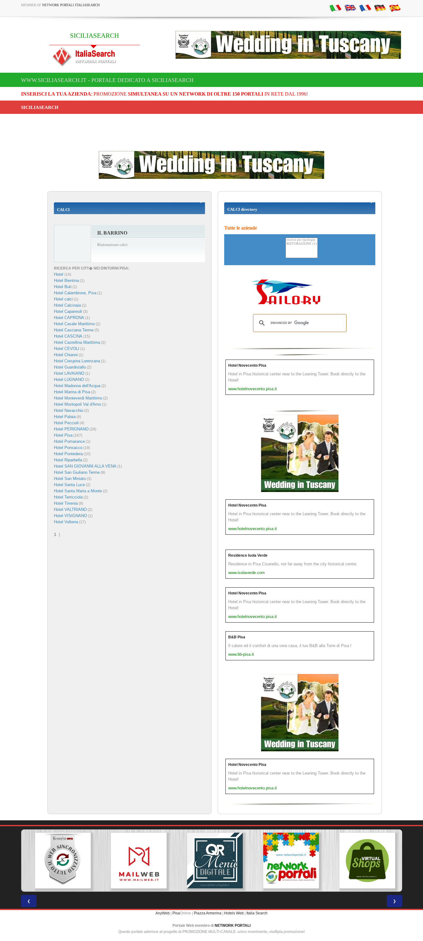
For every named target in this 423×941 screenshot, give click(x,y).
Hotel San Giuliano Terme (77, 472)
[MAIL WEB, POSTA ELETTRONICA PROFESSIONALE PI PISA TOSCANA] (135, 860)
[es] (395, 8)
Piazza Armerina (207, 913)
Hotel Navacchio (68, 410)
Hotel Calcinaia (67, 305)
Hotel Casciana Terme (74, 330)
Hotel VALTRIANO (70, 509)
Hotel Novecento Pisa (247, 365)
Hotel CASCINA (68, 336)
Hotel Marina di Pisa (72, 392)
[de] (380, 8)
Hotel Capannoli (68, 311)
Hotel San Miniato (70, 478)
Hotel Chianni (66, 354)
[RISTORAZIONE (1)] (301, 244)
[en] (350, 8)
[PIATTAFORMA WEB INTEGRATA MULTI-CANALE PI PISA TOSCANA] (59, 860)
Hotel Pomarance (69, 441)
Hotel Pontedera (68, 453)
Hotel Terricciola (68, 497)
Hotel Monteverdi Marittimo (78, 398)
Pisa (176, 913)
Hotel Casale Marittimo (74, 324)
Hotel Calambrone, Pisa (75, 293)
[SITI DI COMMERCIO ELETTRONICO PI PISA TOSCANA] (364, 860)
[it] (335, 8)
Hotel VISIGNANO (70, 515)
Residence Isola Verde (248, 555)
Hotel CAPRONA (69, 317)
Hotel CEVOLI (66, 348)
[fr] (365, 8)
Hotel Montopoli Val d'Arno (77, 404)
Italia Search (257, 913)
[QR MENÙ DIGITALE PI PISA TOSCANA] (211, 860)
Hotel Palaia (65, 416)
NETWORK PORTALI (233, 925)
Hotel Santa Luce (69, 484)
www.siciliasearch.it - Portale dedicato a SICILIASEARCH (107, 80)
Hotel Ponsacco (68, 447)
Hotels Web (234, 913)
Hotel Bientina (66, 280)
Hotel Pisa (63, 435)
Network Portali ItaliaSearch (71, 5)
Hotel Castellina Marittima (77, 342)
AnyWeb (162, 913)
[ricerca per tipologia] (301, 240)
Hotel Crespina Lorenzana (77, 361)
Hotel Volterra (66, 522)
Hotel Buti (63, 286)
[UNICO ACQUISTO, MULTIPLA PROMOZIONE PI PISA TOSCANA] (288, 860)
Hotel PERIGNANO (71, 429)
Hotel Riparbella (68, 460)
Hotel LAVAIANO (69, 373)
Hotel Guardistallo (70, 367)
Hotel (59, 274)
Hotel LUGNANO (69, 379)
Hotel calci (63, 299)
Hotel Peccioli (66, 423)
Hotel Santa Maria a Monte (78, 491)
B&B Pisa (236, 637)
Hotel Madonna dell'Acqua (77, 385)
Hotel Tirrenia (66, 503)
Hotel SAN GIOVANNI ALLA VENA (85, 466)
